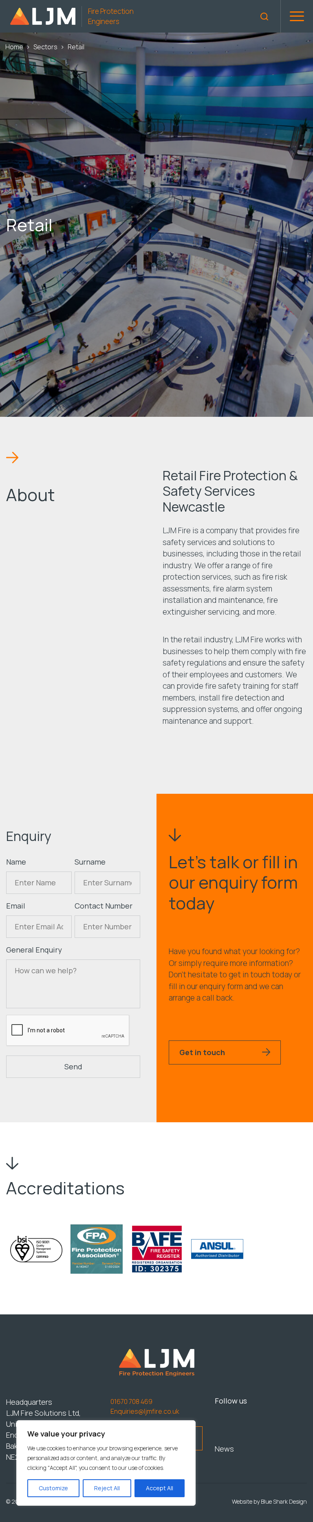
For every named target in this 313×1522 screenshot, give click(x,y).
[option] (36, 1249)
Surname (90, 862)
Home (14, 46)
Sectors (45, 46)
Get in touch (202, 1052)
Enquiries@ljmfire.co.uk (144, 1411)
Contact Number (103, 906)
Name (16, 862)
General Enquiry (34, 950)
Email (15, 906)
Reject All (107, 1488)
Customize (53, 1488)
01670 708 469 (131, 1401)
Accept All (159, 1488)
